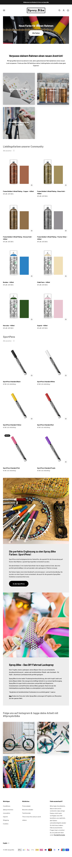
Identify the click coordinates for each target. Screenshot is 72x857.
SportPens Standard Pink (11, 468)
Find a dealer (26, 806)
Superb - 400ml (42, 325)
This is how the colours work (31, 816)
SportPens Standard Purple (46, 468)
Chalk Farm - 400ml (43, 282)
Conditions (6, 806)
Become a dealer (27, 809)
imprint (5, 816)
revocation (6, 813)
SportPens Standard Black (12, 381)
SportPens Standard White (46, 381)
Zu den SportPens (19, 584)
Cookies (5, 824)
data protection (8, 809)
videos (24, 820)
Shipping (6, 820)
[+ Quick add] (31, 185)
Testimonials (26, 813)
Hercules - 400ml (8, 325)
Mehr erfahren (36, 33)
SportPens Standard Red (45, 425)
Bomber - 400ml (8, 282)
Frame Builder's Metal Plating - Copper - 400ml (18, 191)
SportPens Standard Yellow (12, 425)
